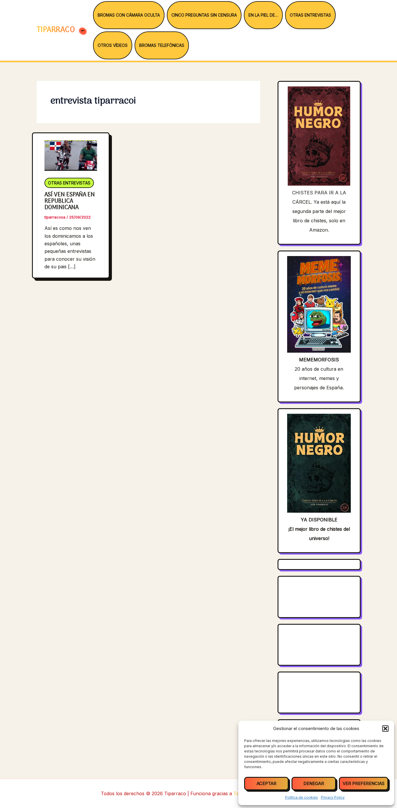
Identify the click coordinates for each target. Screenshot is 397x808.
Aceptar (266, 783)
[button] (385, 728)
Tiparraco (57, 30)
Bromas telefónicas (161, 45)
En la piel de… (263, 15)
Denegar (313, 783)
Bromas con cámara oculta (129, 15)
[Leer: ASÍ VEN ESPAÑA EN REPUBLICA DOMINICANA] (70, 152)
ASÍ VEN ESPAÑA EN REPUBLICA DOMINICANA (69, 201)
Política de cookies (301, 797)
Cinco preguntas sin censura (204, 15)
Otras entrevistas (310, 15)
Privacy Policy (333, 797)
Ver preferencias (364, 783)
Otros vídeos (113, 45)
